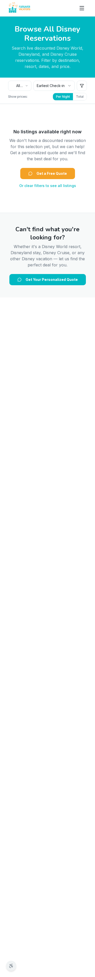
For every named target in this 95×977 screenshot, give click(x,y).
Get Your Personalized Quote (52, 279)
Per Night (63, 96)
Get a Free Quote (51, 173)
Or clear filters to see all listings (47, 185)
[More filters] (82, 86)
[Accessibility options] (11, 966)
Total (80, 96)
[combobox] (19, 86)
